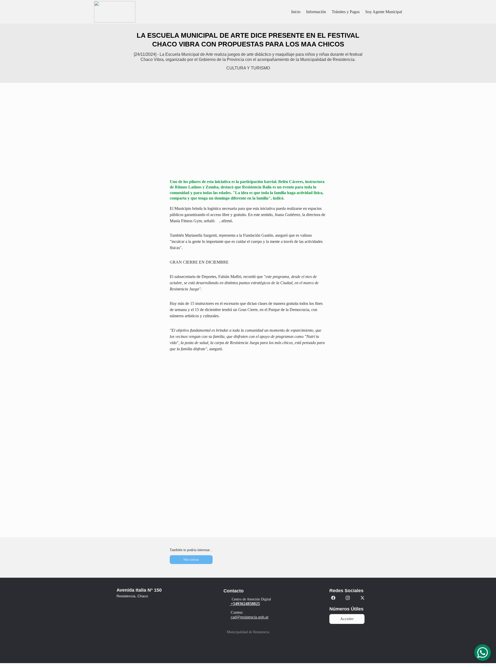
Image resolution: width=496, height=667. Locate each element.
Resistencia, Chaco (132, 596)
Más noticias (191, 559)
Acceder (347, 619)
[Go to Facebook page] (333, 598)
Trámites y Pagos (346, 12)
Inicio (295, 12)
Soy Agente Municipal (383, 12)
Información (316, 12)
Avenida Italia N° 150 (139, 590)
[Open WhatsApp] (482, 652)
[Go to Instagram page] (348, 598)
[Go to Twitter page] (362, 598)
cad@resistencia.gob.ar (249, 617)
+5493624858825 (245, 603)
